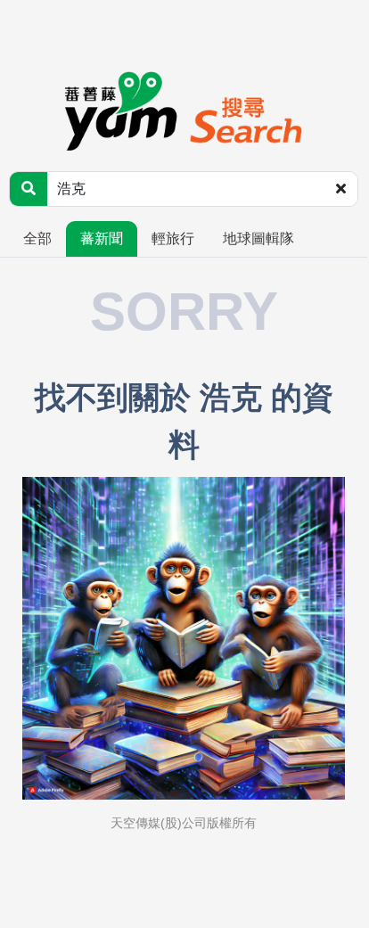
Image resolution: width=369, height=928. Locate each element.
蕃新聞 (101, 238)
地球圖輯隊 (258, 238)
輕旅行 (173, 238)
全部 (37, 238)
